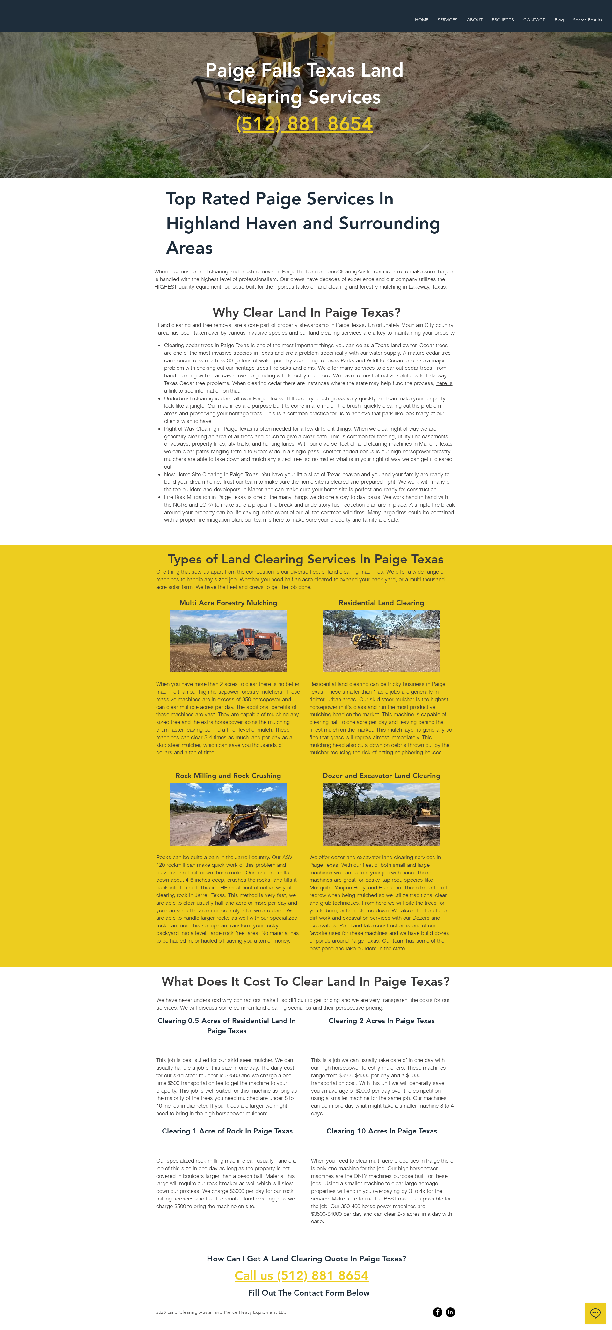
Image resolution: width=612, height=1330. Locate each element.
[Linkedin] (450, 1312)
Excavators (323, 925)
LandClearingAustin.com (354, 271)
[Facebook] (437, 1312)
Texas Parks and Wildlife (354, 360)
